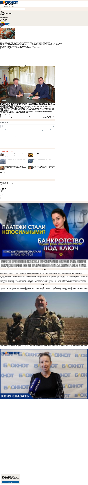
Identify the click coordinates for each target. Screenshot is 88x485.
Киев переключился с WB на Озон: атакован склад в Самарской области (48, 273)
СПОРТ (1, 18)
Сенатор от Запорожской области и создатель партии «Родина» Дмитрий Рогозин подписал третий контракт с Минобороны (23, 345)
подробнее (10, 183)
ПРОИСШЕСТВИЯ (4, 17)
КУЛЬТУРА (2, 12)
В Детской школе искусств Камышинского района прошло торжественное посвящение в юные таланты (21, 117)
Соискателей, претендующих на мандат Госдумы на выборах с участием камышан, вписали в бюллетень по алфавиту (57, 281)
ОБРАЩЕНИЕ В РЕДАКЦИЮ (6, 13)
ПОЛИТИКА (2, 16)
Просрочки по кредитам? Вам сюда (6, 267)
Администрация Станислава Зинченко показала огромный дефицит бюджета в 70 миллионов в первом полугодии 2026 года (67, 345)
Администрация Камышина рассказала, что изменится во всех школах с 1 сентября (16, 270)
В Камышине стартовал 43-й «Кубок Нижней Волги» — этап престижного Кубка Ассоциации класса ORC (35, 280)
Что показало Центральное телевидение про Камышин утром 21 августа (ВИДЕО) (52, 276)
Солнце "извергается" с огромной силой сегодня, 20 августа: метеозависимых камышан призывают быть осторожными (57, 288)
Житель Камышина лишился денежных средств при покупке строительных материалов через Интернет (19, 276)
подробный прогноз (4, 183)
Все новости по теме (4, 41)
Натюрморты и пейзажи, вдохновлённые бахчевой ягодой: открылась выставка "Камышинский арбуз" (19, 346)
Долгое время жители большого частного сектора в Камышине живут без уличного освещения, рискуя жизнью (23, 116)
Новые (1, 129)
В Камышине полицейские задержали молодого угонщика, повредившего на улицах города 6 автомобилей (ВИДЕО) (53, 287)
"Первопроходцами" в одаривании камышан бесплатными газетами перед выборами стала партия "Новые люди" (46, 289)
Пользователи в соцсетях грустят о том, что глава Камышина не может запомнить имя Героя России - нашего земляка (25, 42)
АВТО (7, 24)
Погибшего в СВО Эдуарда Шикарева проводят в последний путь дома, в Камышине (69, 280)
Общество (2, 64)
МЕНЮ (1, 11)
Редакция (2, 27)
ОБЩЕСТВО (2, 14)
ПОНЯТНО (10, 482)
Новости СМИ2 (3, 172)
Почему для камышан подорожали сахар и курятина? (47, 346)
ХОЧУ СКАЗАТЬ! (3, 19)
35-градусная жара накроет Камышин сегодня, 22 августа (72, 273)
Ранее (12, 129)
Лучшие (7, 129)
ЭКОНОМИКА (3, 20)
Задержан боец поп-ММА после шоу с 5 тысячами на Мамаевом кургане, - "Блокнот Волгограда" (18, 273)
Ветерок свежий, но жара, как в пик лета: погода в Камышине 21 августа (62, 282)
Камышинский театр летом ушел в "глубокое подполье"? (22, 287)
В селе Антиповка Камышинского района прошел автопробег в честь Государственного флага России (49, 270)
